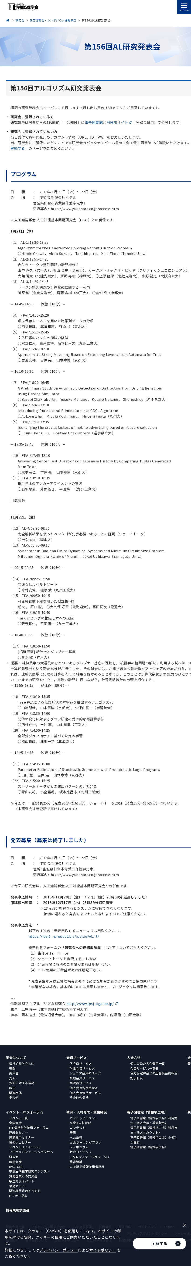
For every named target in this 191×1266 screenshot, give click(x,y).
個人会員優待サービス (85, 1093)
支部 (12, 1078)
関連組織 (76, 1161)
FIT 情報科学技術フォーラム (29, 1127)
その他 (14, 1097)
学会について (16, 1057)
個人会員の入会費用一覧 (147, 1063)
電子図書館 (94, 122)
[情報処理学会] (8, 20)
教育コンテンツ (81, 1152)
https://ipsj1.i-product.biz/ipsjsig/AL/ (62, 936)
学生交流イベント (21, 1181)
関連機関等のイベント (25, 1190)
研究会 (14, 1157)
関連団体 (15, 1093)
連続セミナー (18, 1132)
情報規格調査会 (18, 1210)
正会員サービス (81, 1063)
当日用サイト (117, 122)
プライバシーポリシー (58, 1250)
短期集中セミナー (21, 1137)
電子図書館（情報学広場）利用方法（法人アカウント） (153, 1130)
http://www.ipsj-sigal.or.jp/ (90, 1003)
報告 (12, 1088)
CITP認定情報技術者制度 (87, 1166)
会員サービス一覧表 (144, 1068)
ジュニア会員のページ (85, 1073)
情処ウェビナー (20, 1142)
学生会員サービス (82, 1068)
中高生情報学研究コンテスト (29, 1171)
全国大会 (15, 1122)
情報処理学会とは (21, 1063)
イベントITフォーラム (24, 1147)
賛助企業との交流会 (23, 1176)
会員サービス (76, 1057)
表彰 (12, 1068)
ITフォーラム (18, 1195)
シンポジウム (79, 1147)
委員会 (14, 1073)
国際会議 (15, 1161)
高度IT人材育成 (80, 1122)
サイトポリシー (102, 1250)
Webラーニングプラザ (86, 1142)
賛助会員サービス (82, 1078)
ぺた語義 (76, 1137)
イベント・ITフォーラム (24, 1112)
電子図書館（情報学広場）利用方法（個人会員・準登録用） (153, 1120)
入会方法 (133, 1057)
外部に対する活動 (21, 1083)
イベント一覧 (18, 1118)
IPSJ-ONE (16, 1166)
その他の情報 (79, 1097)
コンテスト (77, 1127)
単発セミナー (18, 1186)
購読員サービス (81, 1083)
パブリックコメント (84, 1118)
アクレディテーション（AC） (90, 1157)
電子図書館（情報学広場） (147, 1112)
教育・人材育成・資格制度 (86, 1112)
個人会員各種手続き (84, 1088)
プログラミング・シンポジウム (31, 1152)
